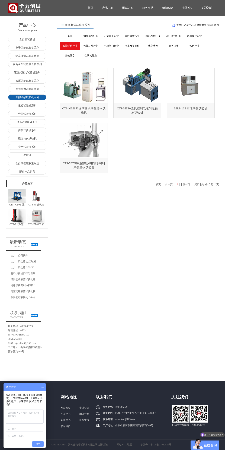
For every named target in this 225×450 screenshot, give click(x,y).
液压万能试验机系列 (27, 80)
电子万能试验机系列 (27, 47)
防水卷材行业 (153, 36)
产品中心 (107, 7)
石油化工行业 (111, 36)
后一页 (186, 184)
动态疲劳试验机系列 (27, 56)
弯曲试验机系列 (27, 113)
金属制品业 (91, 55)
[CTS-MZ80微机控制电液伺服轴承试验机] (137, 85)
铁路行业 (194, 46)
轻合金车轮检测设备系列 (27, 64)
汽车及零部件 (132, 46)
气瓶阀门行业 (111, 46)
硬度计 (27, 155)
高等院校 (174, 46)
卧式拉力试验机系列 (27, 89)
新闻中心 (65, 420)
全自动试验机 (27, 39)
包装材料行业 (90, 46)
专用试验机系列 (27, 146)
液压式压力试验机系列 (27, 72)
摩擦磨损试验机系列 (27, 97)
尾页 (196, 184)
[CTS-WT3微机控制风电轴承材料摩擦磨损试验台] (84, 140)
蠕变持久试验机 (27, 138)
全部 (70, 36)
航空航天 (153, 46)
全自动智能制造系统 (27, 163)
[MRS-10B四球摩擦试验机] (190, 85)
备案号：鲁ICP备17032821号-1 (156, 444)
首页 (90, 7)
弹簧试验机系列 (27, 130)
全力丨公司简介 (19, 255)
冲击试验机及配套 (27, 122)
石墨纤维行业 (70, 46)
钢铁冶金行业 (90, 36)
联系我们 (208, 7)
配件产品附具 (27, 171)
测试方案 (127, 7)
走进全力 (188, 7)
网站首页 (65, 408)
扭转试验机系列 (27, 105)
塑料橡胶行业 (194, 36)
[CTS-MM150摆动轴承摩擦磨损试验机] (84, 85)
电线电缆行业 (132, 36)
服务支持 (147, 7)
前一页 (169, 184)
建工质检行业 (173, 36)
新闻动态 (167, 7)
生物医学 (70, 55)
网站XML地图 (124, 444)
